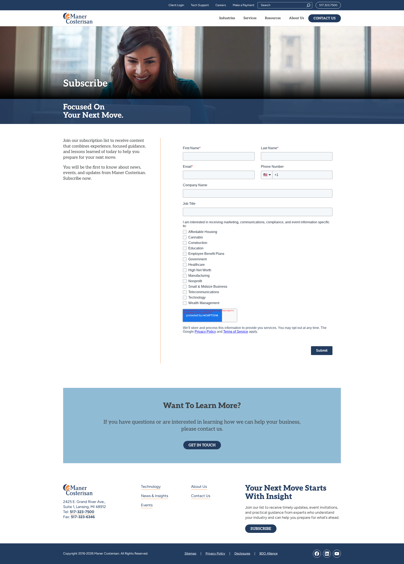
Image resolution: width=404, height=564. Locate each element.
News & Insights (154, 496)
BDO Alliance (268, 553)
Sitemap (190, 553)
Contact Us (325, 18)
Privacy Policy (215, 553)
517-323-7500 (82, 511)
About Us (199, 486)
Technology (151, 486)
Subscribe (260, 529)
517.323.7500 (328, 5)
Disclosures (242, 553)
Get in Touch (202, 445)
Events (147, 505)
